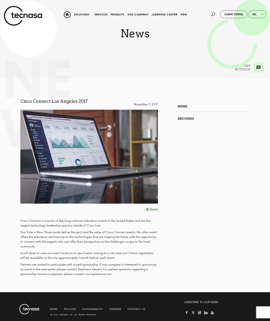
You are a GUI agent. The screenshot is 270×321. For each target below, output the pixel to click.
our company (138, 14)
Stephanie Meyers (90, 269)
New (184, 14)
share (153, 209)
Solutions (81, 14)
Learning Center (164, 14)
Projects (117, 14)
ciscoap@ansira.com (98, 274)
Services (101, 14)
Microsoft (191, 30)
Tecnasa (23, 16)
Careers (115, 309)
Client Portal (233, 14)
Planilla (191, 25)
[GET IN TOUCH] (258, 67)
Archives (186, 118)
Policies (70, 309)
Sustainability (92, 309)
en (254, 14)
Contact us (136, 309)
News (182, 106)
